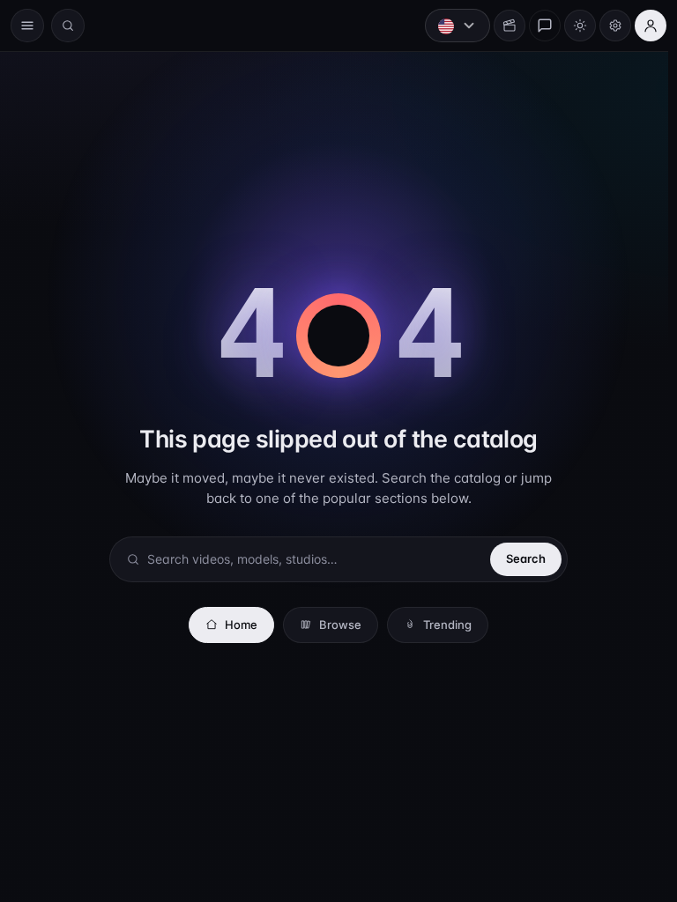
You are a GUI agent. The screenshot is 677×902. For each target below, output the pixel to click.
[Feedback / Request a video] (536, 25)
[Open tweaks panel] (606, 25)
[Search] (68, 25)
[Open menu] (27, 25)
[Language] (448, 25)
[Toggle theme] (571, 25)
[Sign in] (642, 25)
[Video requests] (501, 25)
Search (521, 558)
